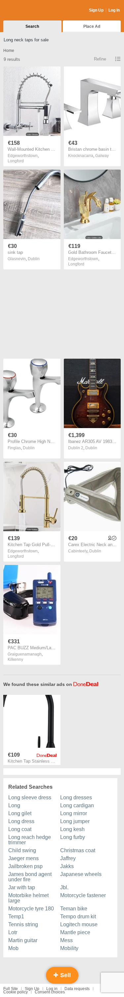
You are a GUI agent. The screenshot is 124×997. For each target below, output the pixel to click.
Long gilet (19, 813)
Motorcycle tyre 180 (31, 908)
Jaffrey (68, 858)
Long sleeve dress (29, 797)
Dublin (34, 259)
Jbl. (64, 887)
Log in (52, 988)
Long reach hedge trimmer (29, 839)
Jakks (67, 866)
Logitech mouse (79, 924)
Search (32, 26)
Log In (114, 10)
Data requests (77, 988)
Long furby (72, 837)
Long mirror (73, 813)
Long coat (19, 829)
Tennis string (23, 924)
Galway (102, 155)
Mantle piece (75, 932)
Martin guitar (22, 940)
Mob (13, 948)
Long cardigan (77, 805)
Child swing (22, 850)
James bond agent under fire (30, 876)
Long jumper (75, 821)
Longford (16, 161)
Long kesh (72, 829)
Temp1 (16, 916)
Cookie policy (15, 992)
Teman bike (73, 908)
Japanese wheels (81, 874)
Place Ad (91, 26)
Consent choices (50, 992)
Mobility (69, 948)
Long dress (21, 821)
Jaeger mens (23, 858)
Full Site (10, 988)
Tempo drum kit (78, 916)
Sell (65, 975)
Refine (100, 59)
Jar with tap (21, 887)
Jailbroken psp (25, 866)
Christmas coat (77, 850)
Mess (66, 940)
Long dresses (76, 797)
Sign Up (96, 10)
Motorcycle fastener (83, 895)
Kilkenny (15, 659)
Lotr (12, 932)
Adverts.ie (29, 10)
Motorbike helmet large (28, 898)
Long (14, 805)
